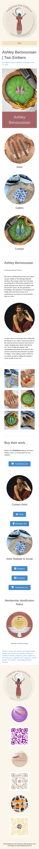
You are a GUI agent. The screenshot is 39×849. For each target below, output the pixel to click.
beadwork (29, 653)
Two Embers (12, 660)
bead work (12, 651)
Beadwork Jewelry (8, 655)
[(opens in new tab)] (19, 625)
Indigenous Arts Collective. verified (24, 658)
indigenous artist (21, 655)
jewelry (19, 651)
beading (22, 653)
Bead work (15, 653)
